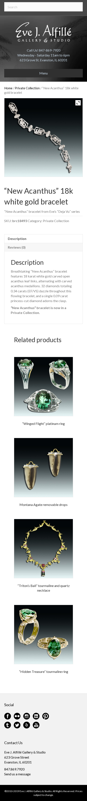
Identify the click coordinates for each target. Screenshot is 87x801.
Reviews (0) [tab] (17, 247)
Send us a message (17, 774)
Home (8, 88)
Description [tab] (17, 239)
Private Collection (27, 88)
